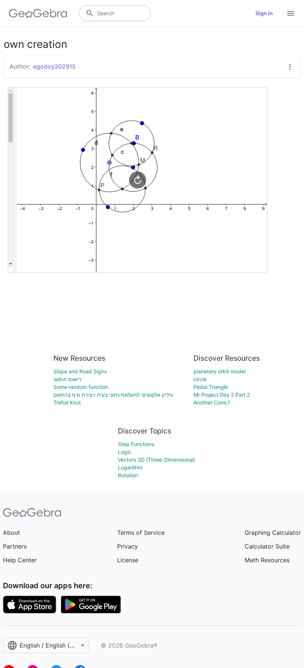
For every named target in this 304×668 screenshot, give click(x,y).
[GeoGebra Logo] (38, 13)
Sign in (264, 13)
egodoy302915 (54, 66)
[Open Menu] (290, 13)
